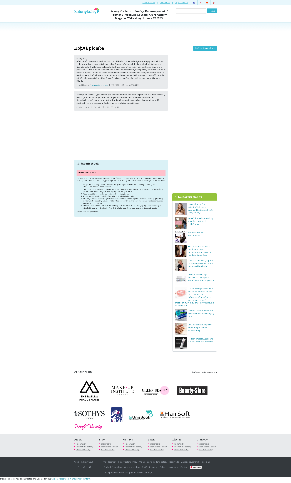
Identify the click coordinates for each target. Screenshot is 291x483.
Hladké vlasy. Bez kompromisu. (196, 234)
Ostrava (128, 439)
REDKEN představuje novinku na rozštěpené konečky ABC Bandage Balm (201, 277)
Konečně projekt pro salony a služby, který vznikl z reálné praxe (200, 221)
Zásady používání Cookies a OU (196, 461)
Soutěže (142, 14)
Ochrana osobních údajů (135, 467)
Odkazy (163, 467)
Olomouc (202, 439)
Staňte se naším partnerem (204, 372)
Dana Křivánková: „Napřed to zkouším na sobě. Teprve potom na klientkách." (200, 263)
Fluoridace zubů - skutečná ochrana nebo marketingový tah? (201, 313)
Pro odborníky (109, 461)
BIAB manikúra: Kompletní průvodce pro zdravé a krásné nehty (200, 327)
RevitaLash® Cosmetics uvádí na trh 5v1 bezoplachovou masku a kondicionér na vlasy (199, 250)
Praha (78, 439)
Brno (102, 439)
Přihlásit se (165, 2)
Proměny (117, 14)
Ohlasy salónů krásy (127, 461)
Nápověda (174, 461)
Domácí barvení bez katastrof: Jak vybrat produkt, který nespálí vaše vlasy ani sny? (200, 208)
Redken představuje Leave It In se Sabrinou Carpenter (200, 340)
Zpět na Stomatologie (205, 48)
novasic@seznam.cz (99, 85)
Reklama (153, 467)
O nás (142, 461)
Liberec (176, 439)
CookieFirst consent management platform (70, 478)
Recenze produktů (156, 11)
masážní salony (83, 449)
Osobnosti (126, 11)
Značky (139, 11)
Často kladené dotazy (157, 461)
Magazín (120, 18)
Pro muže (130, 14)
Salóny (114, 11)
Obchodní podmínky (113, 467)
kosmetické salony (84, 446)
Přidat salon (149, 2)
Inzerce (153, 18)
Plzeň (151, 439)
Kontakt (184, 467)
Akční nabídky (158, 14)
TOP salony (134, 18)
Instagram (173, 467)
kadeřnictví (81, 443)
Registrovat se (181, 2)
